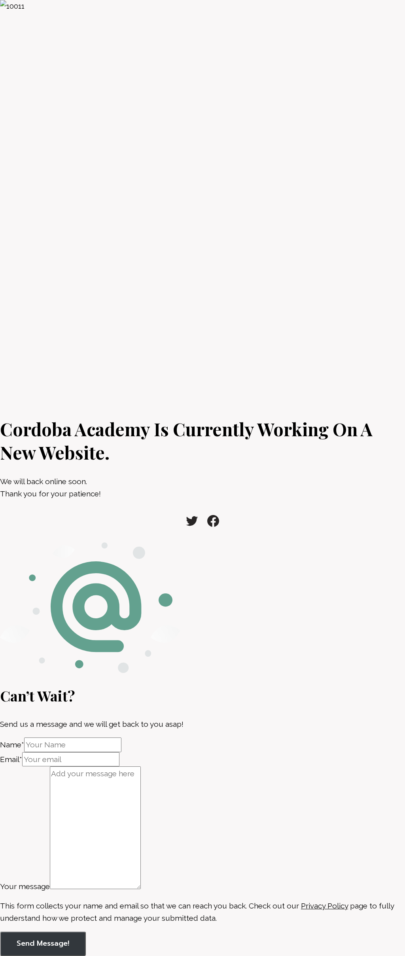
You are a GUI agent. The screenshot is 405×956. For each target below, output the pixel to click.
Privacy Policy (324, 905)
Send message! (43, 943)
